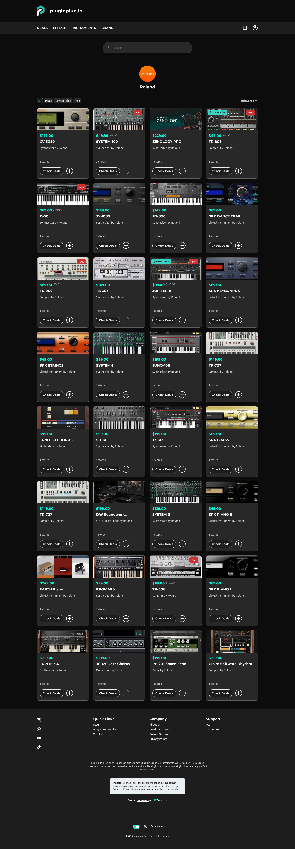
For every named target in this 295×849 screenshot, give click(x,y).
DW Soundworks (111, 514)
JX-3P (157, 440)
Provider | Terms (160, 729)
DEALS (42, 28)
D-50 (44, 216)
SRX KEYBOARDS (224, 291)
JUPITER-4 (49, 664)
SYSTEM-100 (107, 142)
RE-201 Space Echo (169, 664)
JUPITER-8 (161, 291)
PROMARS (105, 589)
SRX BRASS (219, 440)
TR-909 (46, 291)
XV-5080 (47, 142)
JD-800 (159, 216)
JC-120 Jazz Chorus (113, 664)
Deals (48, 100)
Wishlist (98, 734)
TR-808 (215, 142)
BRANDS (108, 28)
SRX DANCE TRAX (224, 216)
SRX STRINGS (52, 365)
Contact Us (212, 729)
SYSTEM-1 (104, 365)
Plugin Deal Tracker (105, 729)
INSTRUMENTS (84, 28)
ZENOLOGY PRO (166, 142)
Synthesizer (47, 148)
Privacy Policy (158, 739)
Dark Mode (153, 826)
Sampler (214, 148)
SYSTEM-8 (161, 514)
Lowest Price (63, 100)
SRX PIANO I (220, 589)
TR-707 (215, 365)
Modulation (47, 446)
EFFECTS (60, 28)
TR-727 (46, 514)
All (39, 100)
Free (77, 100)
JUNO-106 (161, 365)
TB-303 (102, 291)
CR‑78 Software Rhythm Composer (240, 664)
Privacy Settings (159, 734)
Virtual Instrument (220, 222)
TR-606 (158, 589)
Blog (96, 724)
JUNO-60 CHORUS (56, 440)
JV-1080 (103, 216)
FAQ (208, 724)
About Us (155, 724)
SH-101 (102, 440)
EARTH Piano (51, 589)
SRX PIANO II (220, 514)
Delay (156, 670)
